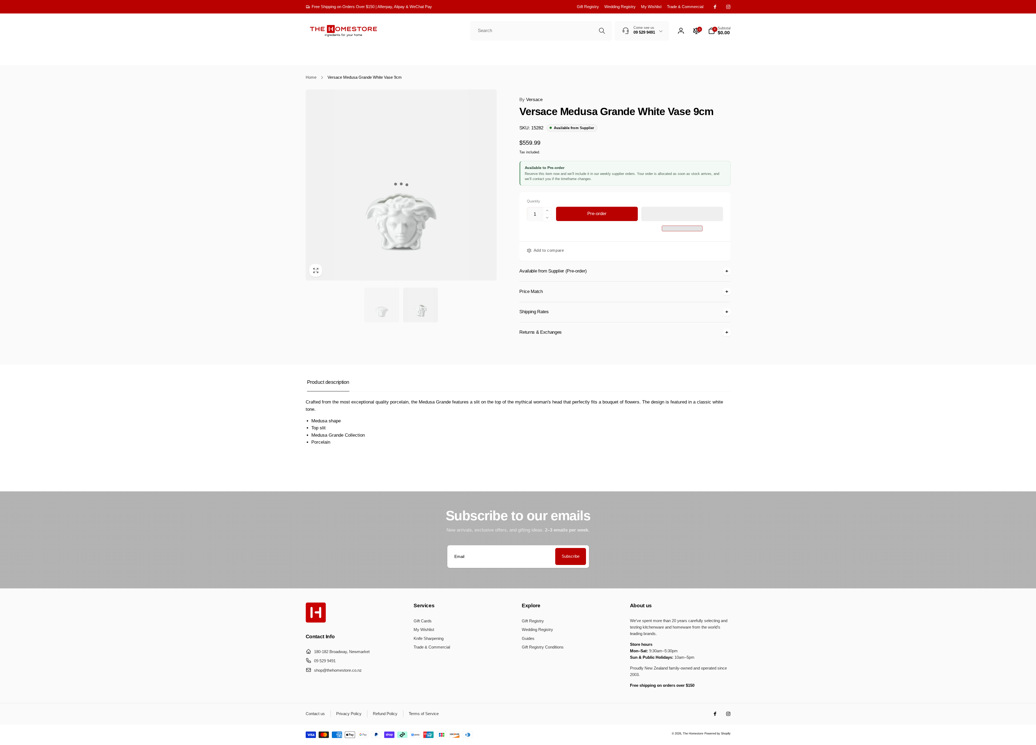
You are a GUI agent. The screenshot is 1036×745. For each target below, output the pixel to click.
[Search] (602, 30)
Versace (531, 99)
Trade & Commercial (685, 6)
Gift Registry (588, 6)
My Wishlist (651, 6)
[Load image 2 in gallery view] (420, 305)
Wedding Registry (620, 6)
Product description (328, 382)
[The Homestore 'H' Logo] (316, 621)
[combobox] (541, 31)
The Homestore (693, 733)
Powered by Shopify (717, 733)
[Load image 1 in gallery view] (381, 305)
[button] (682, 214)
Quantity (533, 201)
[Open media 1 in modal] (401, 185)
